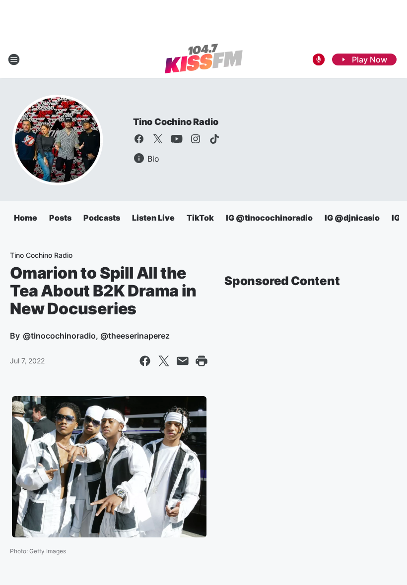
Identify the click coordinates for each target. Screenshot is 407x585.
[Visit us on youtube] (177, 139)
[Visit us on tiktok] (214, 139)
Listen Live (153, 218)
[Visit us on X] (158, 139)
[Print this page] (201, 361)
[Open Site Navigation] (14, 59)
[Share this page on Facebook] (145, 361)
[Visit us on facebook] (139, 139)
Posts (60, 218)
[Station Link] (204, 59)
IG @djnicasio (352, 218)
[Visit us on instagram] (196, 139)
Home (25, 218)
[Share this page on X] (164, 361)
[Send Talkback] (319, 59)
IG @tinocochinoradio (269, 218)
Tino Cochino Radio (175, 122)
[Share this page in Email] (183, 361)
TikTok (200, 218)
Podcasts (101, 218)
